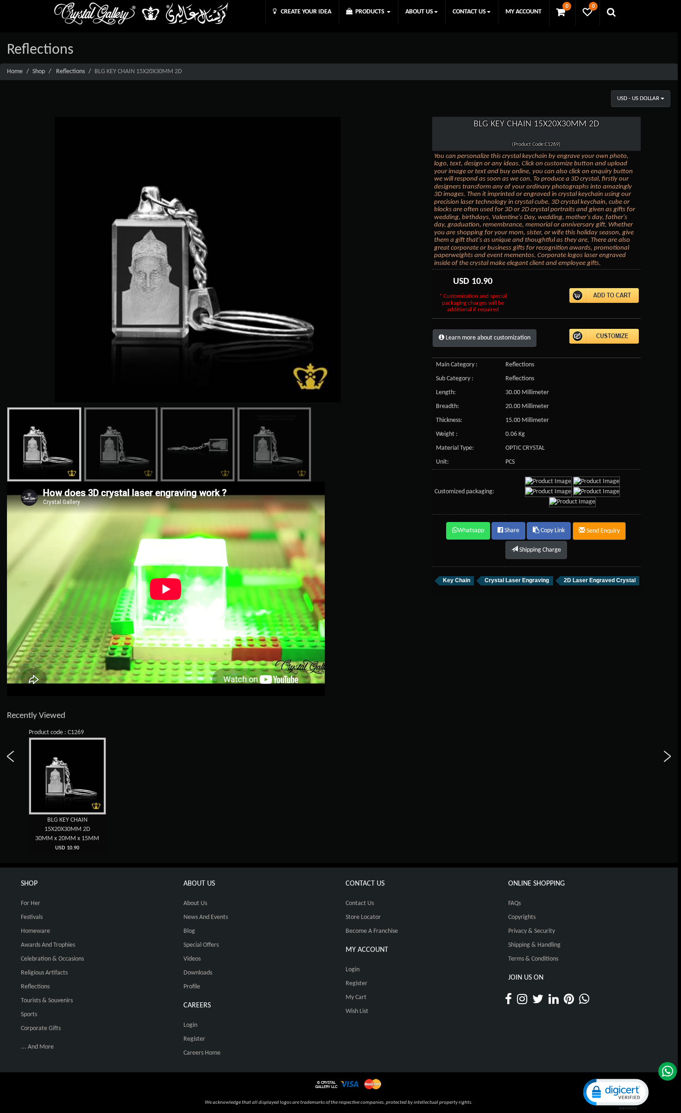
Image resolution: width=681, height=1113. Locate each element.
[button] (615, 1093)
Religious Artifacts (44, 972)
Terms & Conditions (533, 959)
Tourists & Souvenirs (47, 1000)
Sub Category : (454, 378)
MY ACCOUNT (523, 11)
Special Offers (201, 945)
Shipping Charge (539, 550)
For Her (30, 903)
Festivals (32, 917)
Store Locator (363, 917)
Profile (191, 986)
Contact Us (360, 903)
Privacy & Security (531, 931)
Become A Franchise (372, 931)
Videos (192, 959)
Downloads (197, 972)
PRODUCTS (369, 11)
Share (511, 530)
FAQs (514, 903)
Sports (29, 1014)
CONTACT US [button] (469, 11)
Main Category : (457, 364)
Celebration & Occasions (52, 959)
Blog (189, 931)
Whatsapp (471, 530)
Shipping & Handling (534, 945)
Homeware (35, 931)
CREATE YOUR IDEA (304, 11)
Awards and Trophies (48, 945)
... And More (37, 1047)
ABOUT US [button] (419, 11)
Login (190, 1025)
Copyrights (522, 917)
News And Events (205, 917)
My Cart (356, 997)
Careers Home (202, 1053)
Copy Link (552, 530)
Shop (38, 71)
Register (194, 1039)
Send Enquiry (602, 531)
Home (15, 71)
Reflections (70, 71)
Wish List (357, 1011)
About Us (195, 903)
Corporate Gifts (41, 1028)
